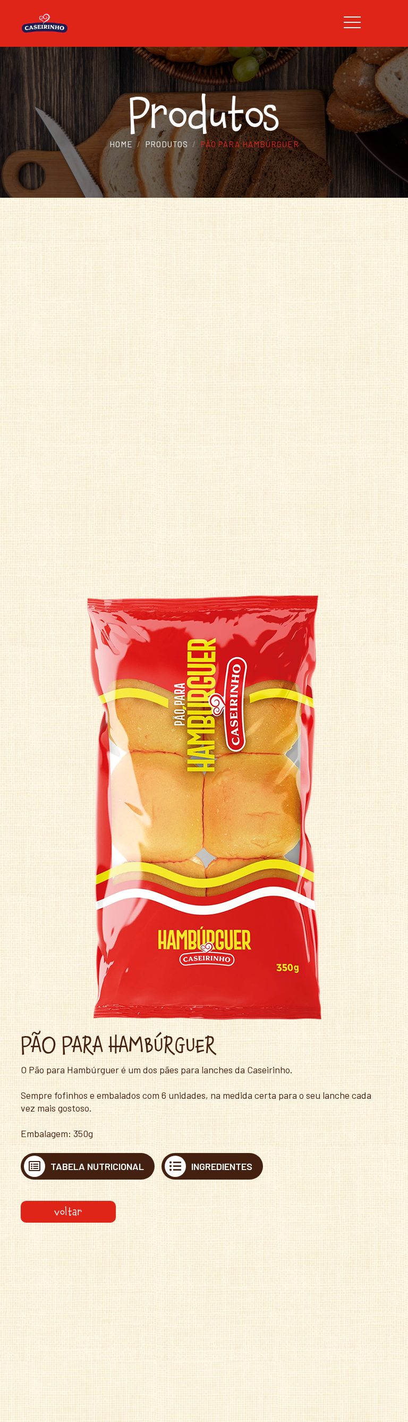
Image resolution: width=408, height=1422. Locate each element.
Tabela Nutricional (97, 1166)
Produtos (167, 144)
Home (121, 144)
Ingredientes (221, 1166)
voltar (68, 1212)
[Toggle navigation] (363, 22)
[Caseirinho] (45, 22)
